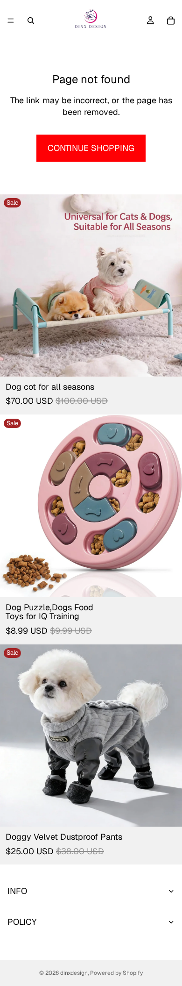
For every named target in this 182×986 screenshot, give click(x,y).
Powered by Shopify (116, 973)
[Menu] (10, 20)
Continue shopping (91, 148)
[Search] (31, 20)
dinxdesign (74, 973)
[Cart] (171, 20)
